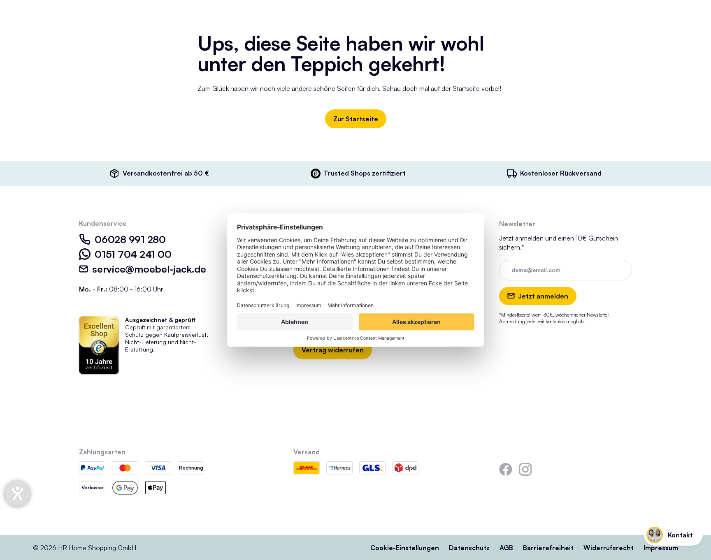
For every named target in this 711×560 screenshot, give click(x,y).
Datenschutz (469, 548)
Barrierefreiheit (548, 548)
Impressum (661, 548)
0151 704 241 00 (133, 254)
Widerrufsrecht (608, 548)
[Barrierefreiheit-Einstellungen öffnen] (17, 493)
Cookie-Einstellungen (404, 548)
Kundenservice (103, 223)
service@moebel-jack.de (149, 269)
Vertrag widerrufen (333, 350)
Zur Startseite (355, 119)
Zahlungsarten (102, 452)
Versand (306, 452)
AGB (506, 548)
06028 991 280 (130, 239)
